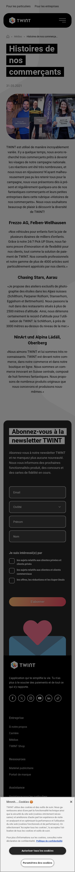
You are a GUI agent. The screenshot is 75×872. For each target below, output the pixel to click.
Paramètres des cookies (37, 862)
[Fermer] (71, 802)
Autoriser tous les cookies (38, 850)
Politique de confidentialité (49, 841)
